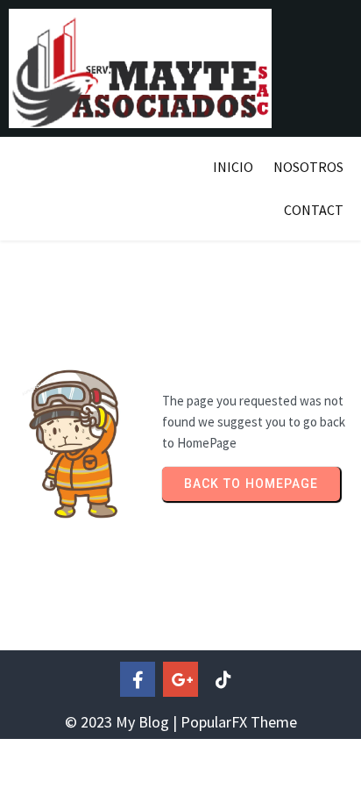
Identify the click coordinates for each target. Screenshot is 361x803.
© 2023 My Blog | (122, 722)
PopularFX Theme (238, 722)
